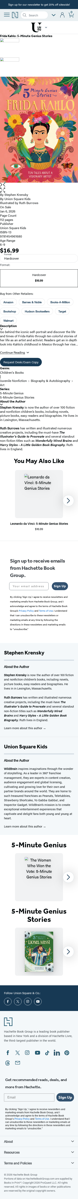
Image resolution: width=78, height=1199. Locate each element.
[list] (39, 130)
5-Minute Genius (12, 393)
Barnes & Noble (32, 302)
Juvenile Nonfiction (13, 380)
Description (8, 326)
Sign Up (60, 586)
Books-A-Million (60, 302)
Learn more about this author (23, 728)
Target (62, 311)
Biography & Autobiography (50, 380)
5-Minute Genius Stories (17, 397)
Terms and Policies (18, 1163)
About (8, 1141)
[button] (46, 27)
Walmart (8, 320)
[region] (39, 500)
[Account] (62, 15)
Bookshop (9, 311)
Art (2, 385)
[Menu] (7, 14)
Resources (12, 1152)
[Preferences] (54, 15)
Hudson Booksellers (37, 311)
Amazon (8, 302)
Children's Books (12, 372)
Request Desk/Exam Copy (20, 362)
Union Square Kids (17, 198)
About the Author (12, 401)
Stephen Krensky (16, 194)
